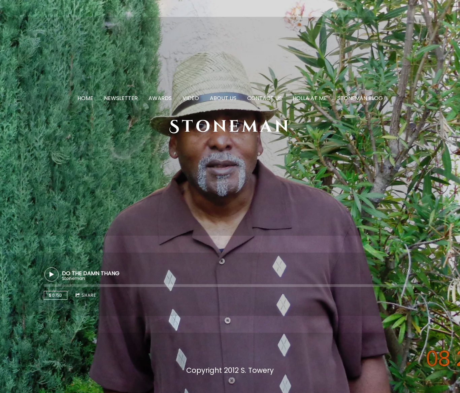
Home (85, 98)
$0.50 (55, 295)
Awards (160, 98)
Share (88, 295)
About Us (223, 98)
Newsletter (121, 98)
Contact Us (264, 98)
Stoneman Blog (360, 98)
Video (191, 98)
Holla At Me (310, 98)
